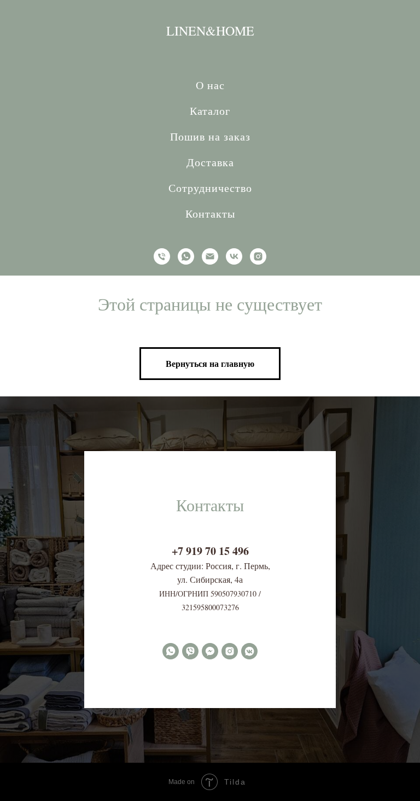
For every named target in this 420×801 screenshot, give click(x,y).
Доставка (210, 162)
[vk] (234, 256)
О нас (210, 85)
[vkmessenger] (249, 651)
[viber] (190, 651)
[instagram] (258, 256)
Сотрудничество (210, 187)
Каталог (210, 110)
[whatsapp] (186, 256)
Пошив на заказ (210, 136)
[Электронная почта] (210, 256)
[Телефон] (162, 256)
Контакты (210, 213)
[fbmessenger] (210, 651)
